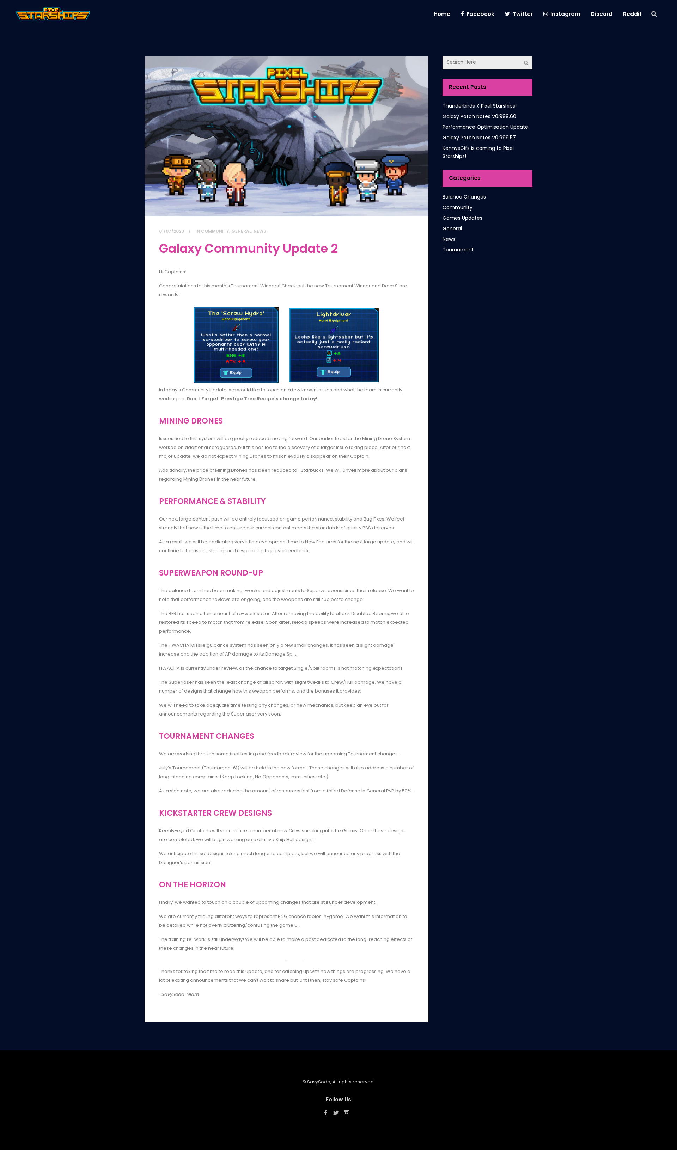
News (260, 231)
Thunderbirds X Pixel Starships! (480, 105)
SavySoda (318, 1081)
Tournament (458, 249)
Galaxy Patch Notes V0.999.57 (479, 137)
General (241, 231)
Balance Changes (464, 196)
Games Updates (462, 217)
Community (215, 231)
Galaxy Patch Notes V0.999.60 (479, 116)
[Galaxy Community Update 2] (286, 136)
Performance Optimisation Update (485, 126)
